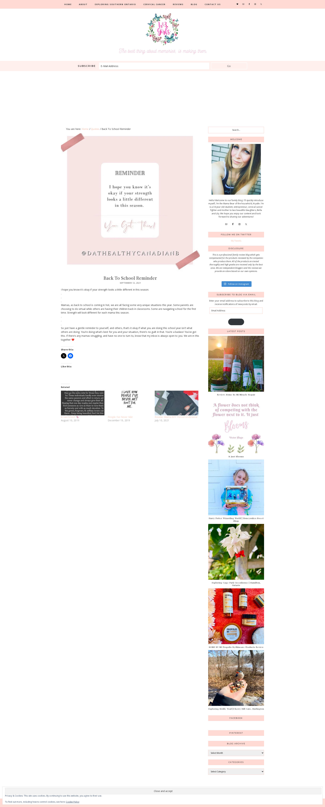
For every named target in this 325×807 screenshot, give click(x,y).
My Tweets (236, 240)
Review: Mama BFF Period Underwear (176, 417)
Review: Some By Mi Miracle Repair (236, 394)
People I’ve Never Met (120, 417)
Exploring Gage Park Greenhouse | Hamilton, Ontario (236, 583)
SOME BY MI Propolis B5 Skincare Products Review (236, 647)
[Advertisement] (162, 96)
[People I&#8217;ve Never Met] (129, 403)
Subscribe (236, 321)
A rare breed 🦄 (70, 417)
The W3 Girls (162, 33)
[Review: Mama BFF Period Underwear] (176, 403)
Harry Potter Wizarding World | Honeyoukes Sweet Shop (236, 519)
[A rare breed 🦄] (82, 403)
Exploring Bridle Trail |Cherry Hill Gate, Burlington (236, 708)
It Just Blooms (236, 456)
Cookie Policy (72, 801)
